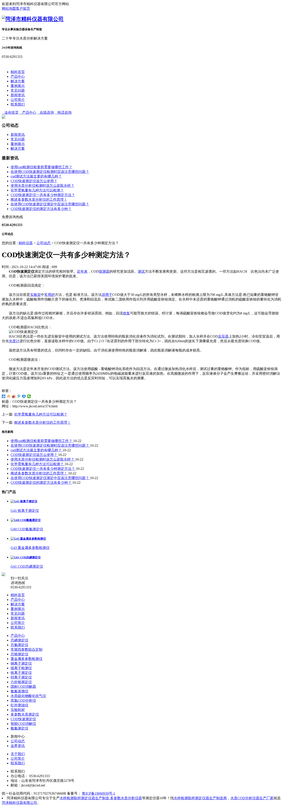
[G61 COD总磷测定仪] (26, 557)
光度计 (14, 341)
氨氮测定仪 (19, 728)
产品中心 (18, 76)
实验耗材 (18, 710)
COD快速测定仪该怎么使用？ (34, 181)
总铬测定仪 (19, 654)
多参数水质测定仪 (25, 714)
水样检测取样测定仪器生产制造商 (200, 798)
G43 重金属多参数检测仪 (30, 548)
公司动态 (43, 243)
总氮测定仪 (19, 645)
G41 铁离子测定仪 (25, 510)
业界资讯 (18, 746)
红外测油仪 (19, 705)
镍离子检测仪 (21, 668)
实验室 (35, 295)
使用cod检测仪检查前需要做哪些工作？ (41, 167)
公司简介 (18, 100)
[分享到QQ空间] (9, 396)
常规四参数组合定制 (26, 649)
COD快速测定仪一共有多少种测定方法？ (43, 195)
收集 (126, 313)
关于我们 (18, 754)
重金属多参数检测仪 (26, 659)
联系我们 (18, 104)
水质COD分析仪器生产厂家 (251, 798)
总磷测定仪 (19, 640)
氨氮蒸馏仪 (19, 691)
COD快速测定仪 (23, 719)
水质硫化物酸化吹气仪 (28, 696)
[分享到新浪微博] (14, 396)
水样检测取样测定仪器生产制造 (84, 798)
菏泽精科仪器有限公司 (19, 803)
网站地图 (9, 8)
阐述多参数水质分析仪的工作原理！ (39, 199)
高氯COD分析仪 (23, 700)
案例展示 (18, 86)
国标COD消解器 (23, 686)
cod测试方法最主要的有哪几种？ (36, 176)
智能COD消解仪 (23, 724)
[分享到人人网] (24, 396)
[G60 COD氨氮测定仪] (26, 520)
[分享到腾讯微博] (19, 396)
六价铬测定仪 (21, 682)
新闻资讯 (18, 95)
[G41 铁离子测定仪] (24, 501)
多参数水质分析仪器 (126, 798)
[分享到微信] (29, 396)
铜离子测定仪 (21, 663)
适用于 (107, 295)
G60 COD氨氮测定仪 (27, 529)
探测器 (104, 271)
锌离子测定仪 (21, 677)
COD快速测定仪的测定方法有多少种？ (41, 209)
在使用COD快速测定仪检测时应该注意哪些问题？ (50, 172)
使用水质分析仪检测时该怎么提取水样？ (42, 185)
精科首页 (18, 72)
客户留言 (23, 8)
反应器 (223, 336)
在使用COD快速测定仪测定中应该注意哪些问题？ (50, 204)
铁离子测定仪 (21, 673)
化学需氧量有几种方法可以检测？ (37, 190)
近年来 (82, 271)
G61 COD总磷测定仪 (27, 566)
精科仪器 (26, 243)
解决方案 (18, 81)
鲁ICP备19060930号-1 (98, 793)
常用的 (49, 295)
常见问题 (18, 90)
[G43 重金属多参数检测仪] (28, 538)
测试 (141, 271)
